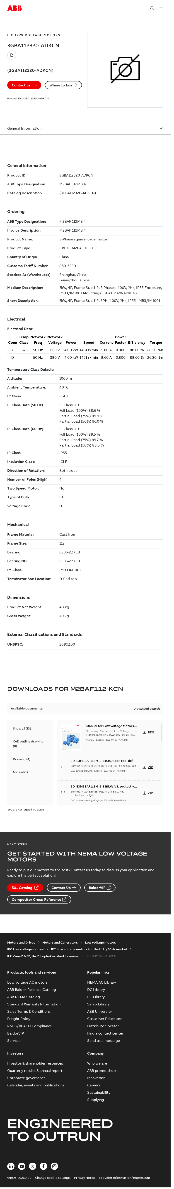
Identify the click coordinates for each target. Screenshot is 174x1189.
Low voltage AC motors (27, 982)
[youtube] (21, 1166)
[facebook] (43, 1166)
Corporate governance (26, 1077)
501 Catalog (22, 887)
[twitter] (32, 1166)
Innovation (96, 1077)
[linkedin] (10, 1166)
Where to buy (60, 85)
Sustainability (98, 1092)
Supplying (95, 1099)
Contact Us (61, 887)
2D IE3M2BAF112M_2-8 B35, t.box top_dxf (102, 761)
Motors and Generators (60, 942)
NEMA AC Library (101, 982)
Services (14, 1040)
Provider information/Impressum (124, 1178)
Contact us (21, 85)
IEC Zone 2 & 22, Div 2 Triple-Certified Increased (43, 956)
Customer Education (104, 1018)
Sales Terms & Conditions (29, 1011)
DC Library (96, 989)
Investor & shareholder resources (35, 1063)
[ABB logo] (14, 8)
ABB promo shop (101, 1070)
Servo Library (98, 1004)
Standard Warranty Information (33, 1004)
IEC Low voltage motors (25, 949)
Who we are (97, 1063)
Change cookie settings (52, 1178)
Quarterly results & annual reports (35, 1070)
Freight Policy (18, 1018)
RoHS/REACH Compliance (29, 1026)
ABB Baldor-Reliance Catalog (31, 989)
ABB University (99, 1011)
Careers (93, 1085)
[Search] (152, 8)
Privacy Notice (85, 1178)
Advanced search (147, 708)
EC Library (96, 997)
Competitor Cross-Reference (36, 899)
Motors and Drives (21, 942)
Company (95, 1053)
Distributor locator (103, 1026)
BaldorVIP (97, 887)
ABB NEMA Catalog (23, 997)
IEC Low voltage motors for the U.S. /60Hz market (89, 949)
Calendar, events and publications (35, 1085)
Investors (15, 1053)
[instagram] (54, 1166)
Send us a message (103, 1040)
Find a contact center (105, 1033)
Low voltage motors (100, 942)
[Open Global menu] (161, 8)
